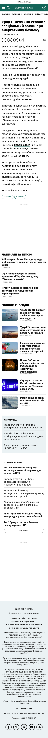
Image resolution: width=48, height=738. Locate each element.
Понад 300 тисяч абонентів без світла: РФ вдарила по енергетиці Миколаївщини (32, 366)
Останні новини (13, 462)
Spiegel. (24, 78)
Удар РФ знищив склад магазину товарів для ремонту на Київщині (33, 330)
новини (6, 14)
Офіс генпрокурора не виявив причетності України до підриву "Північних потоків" (20, 276)
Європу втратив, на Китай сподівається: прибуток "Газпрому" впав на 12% (32, 384)
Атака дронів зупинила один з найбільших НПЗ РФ (21, 446)
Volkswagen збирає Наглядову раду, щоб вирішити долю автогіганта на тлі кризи (24, 262)
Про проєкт (33, 618)
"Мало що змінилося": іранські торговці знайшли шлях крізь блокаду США (32, 314)
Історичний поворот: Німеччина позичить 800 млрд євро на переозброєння (20, 290)
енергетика (20, 197)
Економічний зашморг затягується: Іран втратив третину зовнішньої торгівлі (32, 347)
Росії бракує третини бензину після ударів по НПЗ (32, 400)
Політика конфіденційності (24, 622)
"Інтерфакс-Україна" (34, 644)
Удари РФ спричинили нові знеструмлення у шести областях (23, 426)
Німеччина (7, 197)
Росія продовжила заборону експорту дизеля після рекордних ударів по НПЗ (23, 470)
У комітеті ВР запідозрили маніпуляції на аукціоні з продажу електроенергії (23, 436)
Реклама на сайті (17, 618)
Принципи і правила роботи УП (24, 628)
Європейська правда (14, 190)
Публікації (17, 14)
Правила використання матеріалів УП (24, 625)
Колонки (28, 14)
